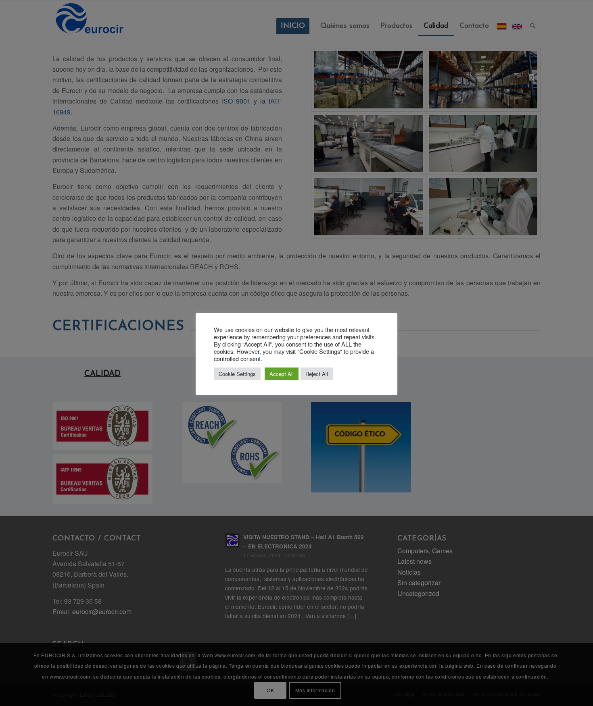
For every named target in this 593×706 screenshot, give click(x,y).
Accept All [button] (281, 374)
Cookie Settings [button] (237, 374)
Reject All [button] (316, 374)
